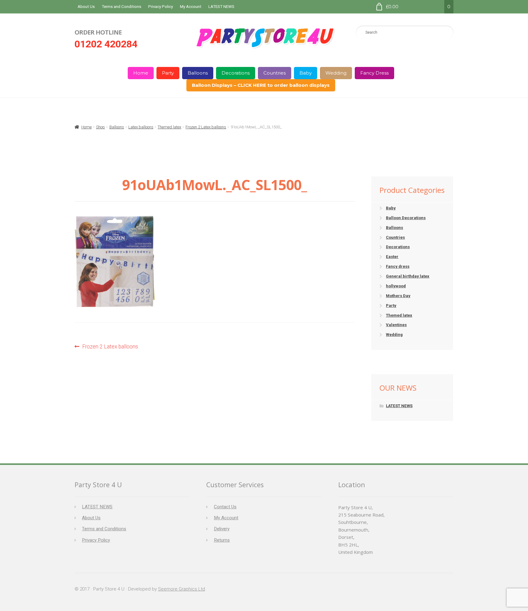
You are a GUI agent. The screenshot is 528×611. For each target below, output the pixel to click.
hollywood (396, 286)
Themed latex (169, 127)
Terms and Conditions (121, 6)
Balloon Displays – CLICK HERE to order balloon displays (261, 85)
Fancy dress (397, 266)
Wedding (335, 73)
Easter (392, 256)
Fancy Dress (374, 73)
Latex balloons (140, 127)
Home (140, 73)
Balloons (198, 73)
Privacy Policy (160, 6)
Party (168, 73)
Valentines (396, 324)
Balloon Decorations (406, 217)
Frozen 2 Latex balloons (205, 127)
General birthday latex (407, 276)
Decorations (236, 73)
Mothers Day (398, 295)
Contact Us (225, 507)
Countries (274, 73)
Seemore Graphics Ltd (181, 589)
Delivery (221, 529)
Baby (305, 73)
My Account (190, 6)
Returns (222, 540)
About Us (86, 6)
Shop (100, 127)
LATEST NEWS (221, 6)
